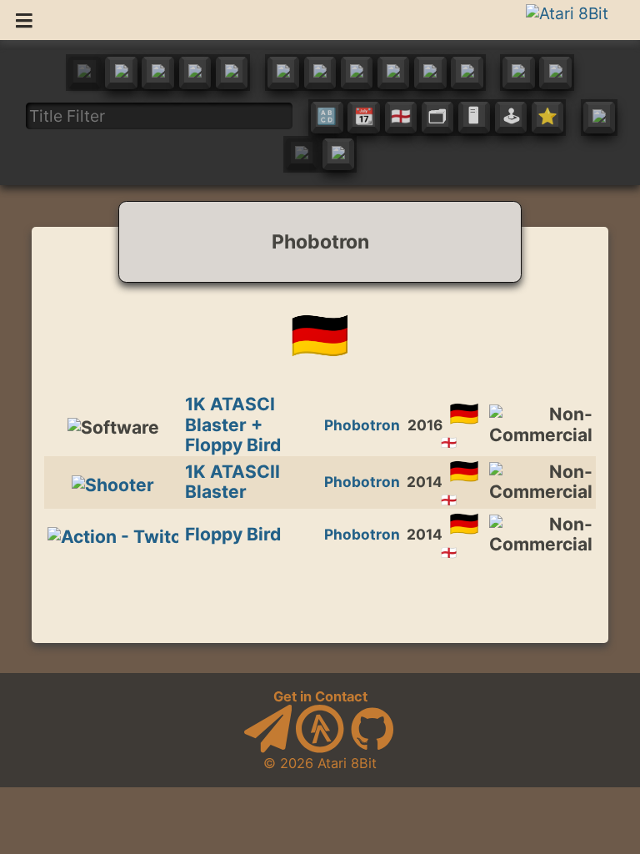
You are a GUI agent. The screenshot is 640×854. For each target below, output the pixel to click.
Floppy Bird (233, 534)
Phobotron (362, 425)
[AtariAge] (319, 748)
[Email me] (268, 748)
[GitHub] (372, 748)
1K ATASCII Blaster (232, 481)
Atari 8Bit (347, 763)
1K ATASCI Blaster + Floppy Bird (233, 424)
